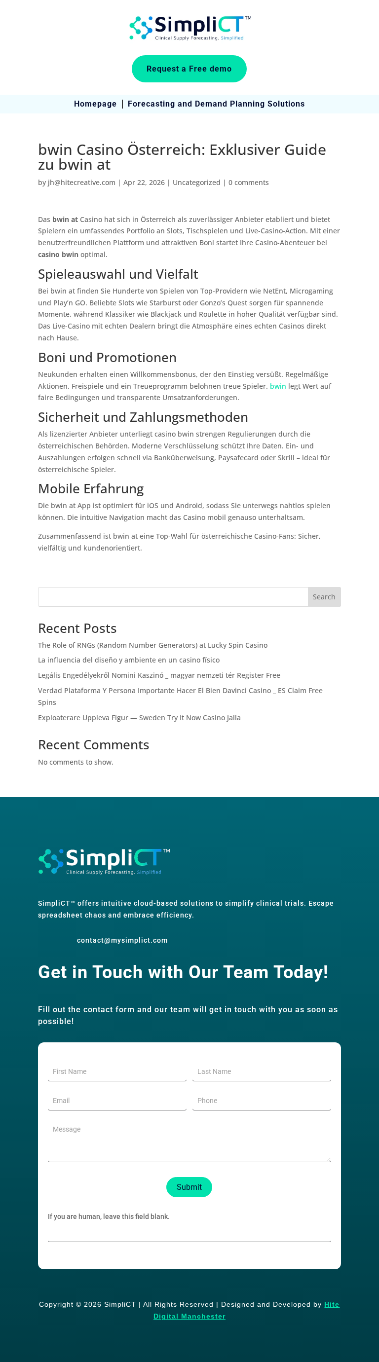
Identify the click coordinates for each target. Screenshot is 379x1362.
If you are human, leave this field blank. (109, 1216)
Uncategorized (197, 182)
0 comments (248, 182)
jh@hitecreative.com (81, 182)
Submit (189, 1187)
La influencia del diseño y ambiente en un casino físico (129, 659)
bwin (278, 386)
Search (324, 596)
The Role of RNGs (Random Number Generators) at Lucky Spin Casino (152, 645)
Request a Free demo (189, 69)
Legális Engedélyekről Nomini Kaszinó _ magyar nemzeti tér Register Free (159, 675)
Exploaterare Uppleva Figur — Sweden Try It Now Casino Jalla (139, 717)
